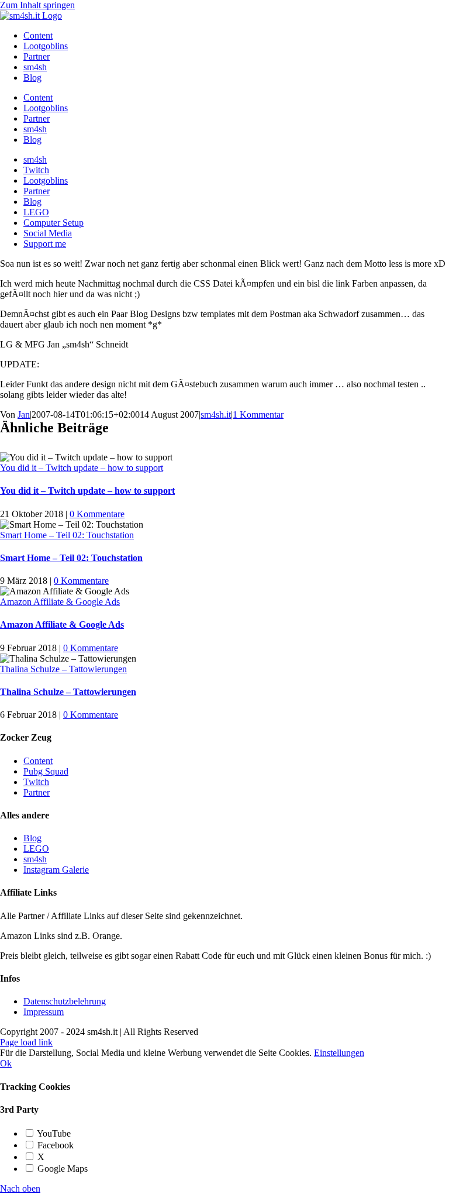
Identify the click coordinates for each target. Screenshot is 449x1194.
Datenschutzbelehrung (64, 1001)
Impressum (43, 1012)
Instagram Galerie (56, 870)
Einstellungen (339, 1053)
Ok (6, 1063)
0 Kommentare (97, 514)
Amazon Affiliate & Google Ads (60, 602)
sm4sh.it (216, 414)
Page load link (26, 1042)
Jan (24, 414)
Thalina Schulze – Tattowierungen (63, 669)
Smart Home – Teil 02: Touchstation (67, 535)
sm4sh (35, 859)
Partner (36, 792)
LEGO (36, 849)
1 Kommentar (258, 414)
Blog (32, 838)
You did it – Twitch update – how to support (81, 468)
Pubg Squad (45, 771)
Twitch (36, 782)
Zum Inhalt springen (37, 5)
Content (38, 761)
